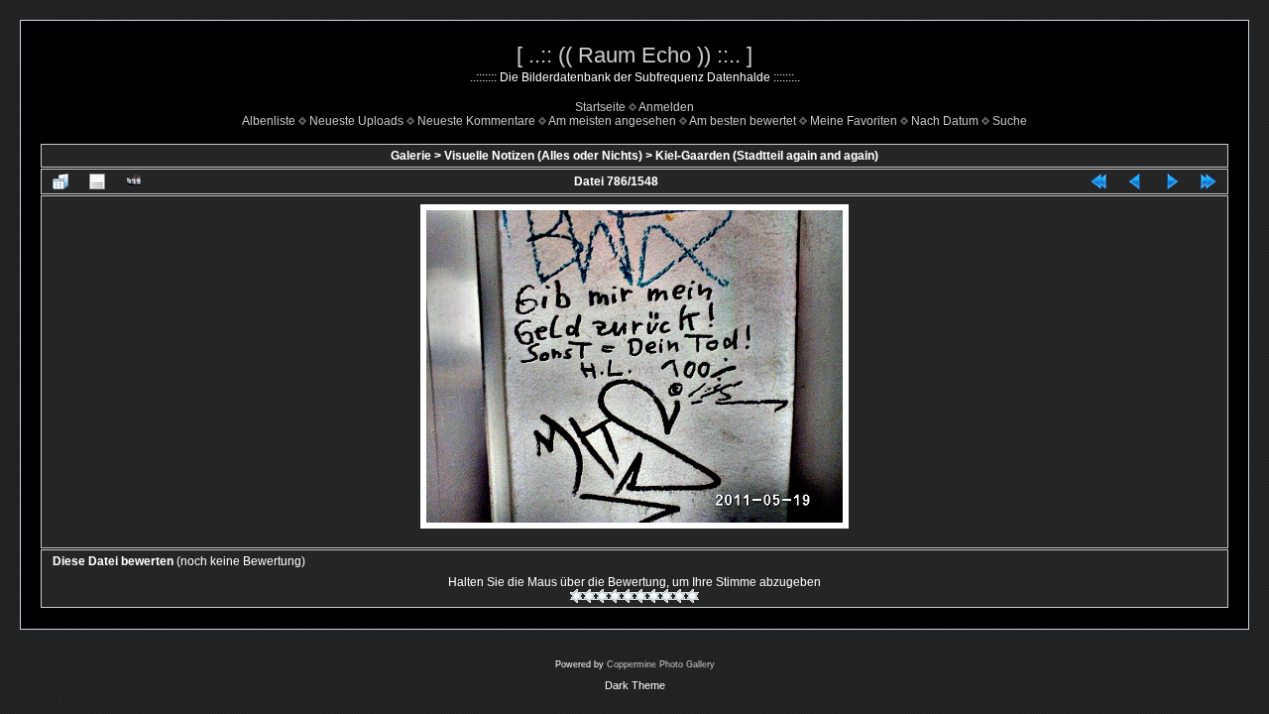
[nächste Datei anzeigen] (1172, 181)
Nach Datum (945, 121)
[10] (692, 596)
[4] (615, 596)
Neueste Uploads (356, 121)
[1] (576, 596)
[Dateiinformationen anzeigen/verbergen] (97, 181)
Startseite (600, 107)
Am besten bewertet (742, 121)
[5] (628, 596)
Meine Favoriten (853, 121)
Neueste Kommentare (476, 121)
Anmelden (666, 107)
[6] (640, 596)
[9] (679, 596)
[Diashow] (134, 181)
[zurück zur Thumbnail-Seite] (60, 181)
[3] (602, 596)
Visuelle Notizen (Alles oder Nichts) (543, 156)
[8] (666, 596)
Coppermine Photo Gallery (661, 664)
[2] (589, 596)
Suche (1009, 121)
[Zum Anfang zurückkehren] (1098, 181)
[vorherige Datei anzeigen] (1135, 181)
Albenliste (268, 121)
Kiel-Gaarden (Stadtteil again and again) (766, 156)
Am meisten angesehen (612, 121)
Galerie (411, 156)
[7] (653, 596)
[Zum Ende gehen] (1208, 181)
